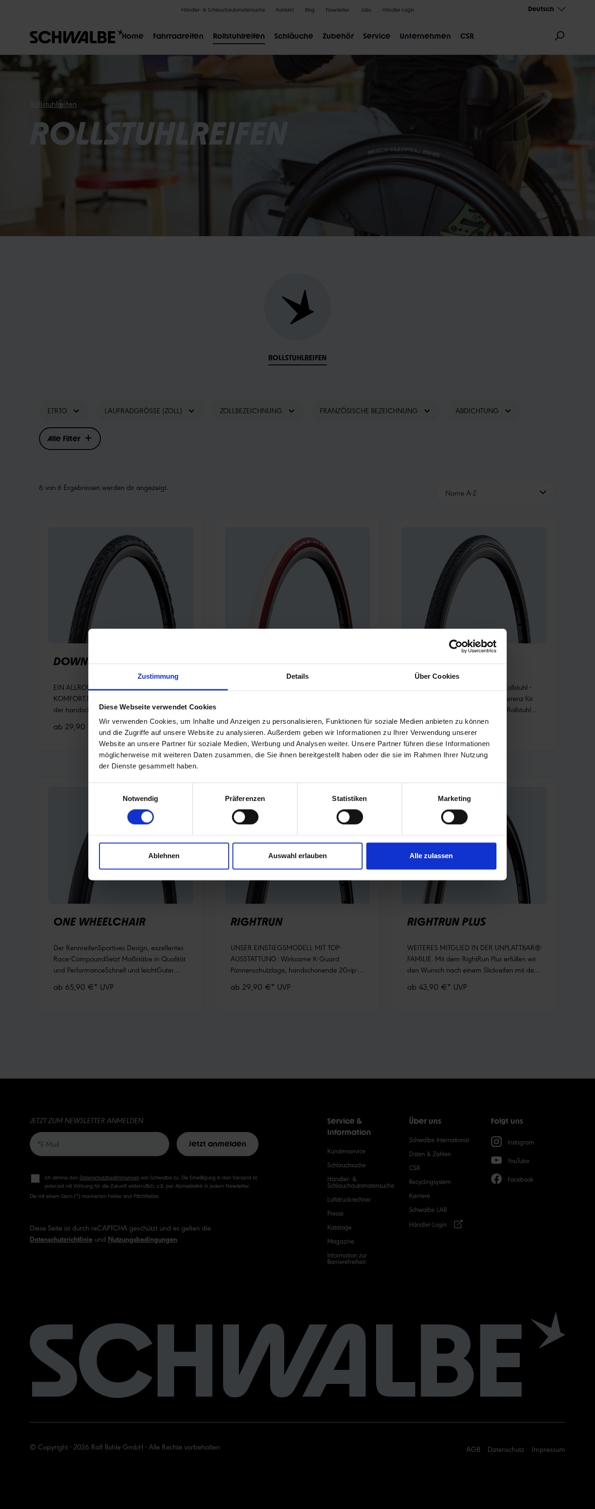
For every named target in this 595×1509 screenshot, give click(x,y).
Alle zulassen (431, 856)
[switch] (245, 817)
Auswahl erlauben (297, 856)
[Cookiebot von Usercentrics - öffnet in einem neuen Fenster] (455, 646)
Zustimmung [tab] (158, 676)
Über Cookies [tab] (437, 676)
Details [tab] (297, 676)
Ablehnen (163, 856)
